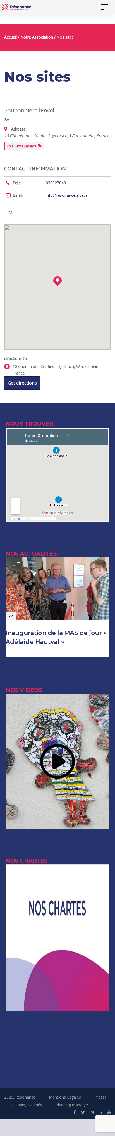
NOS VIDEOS (24, 690)
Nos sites (65, 37)
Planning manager (72, 1104)
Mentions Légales (65, 1097)
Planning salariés (27, 1104)
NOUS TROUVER (29, 423)
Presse (100, 1097)
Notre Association (36, 37)
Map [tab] (13, 212)
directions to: (16, 358)
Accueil (10, 37)
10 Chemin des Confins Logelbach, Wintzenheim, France (57, 370)
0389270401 (57, 182)
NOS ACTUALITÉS (31, 553)
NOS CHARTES (27, 860)
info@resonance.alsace (67, 195)
